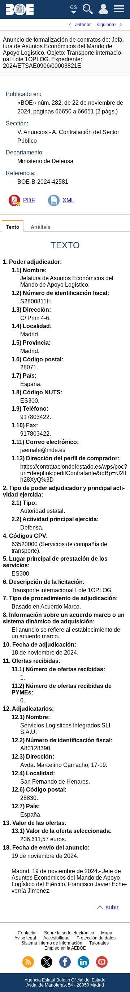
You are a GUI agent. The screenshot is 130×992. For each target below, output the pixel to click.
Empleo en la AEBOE (65, 948)
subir (112, 907)
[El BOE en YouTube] (102, 966)
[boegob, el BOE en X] (46, 966)
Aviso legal (25, 938)
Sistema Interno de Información (51, 943)
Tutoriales (99, 943)
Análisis (41, 227)
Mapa (106, 932)
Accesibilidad (56, 938)
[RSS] (28, 966)
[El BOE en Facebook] (65, 966)
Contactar (27, 932)
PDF (29, 200)
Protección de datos (96, 938)
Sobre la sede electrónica (69, 932)
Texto (13, 227)
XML (68, 200)
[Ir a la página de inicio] (20, 13)
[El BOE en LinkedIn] (83, 966)
